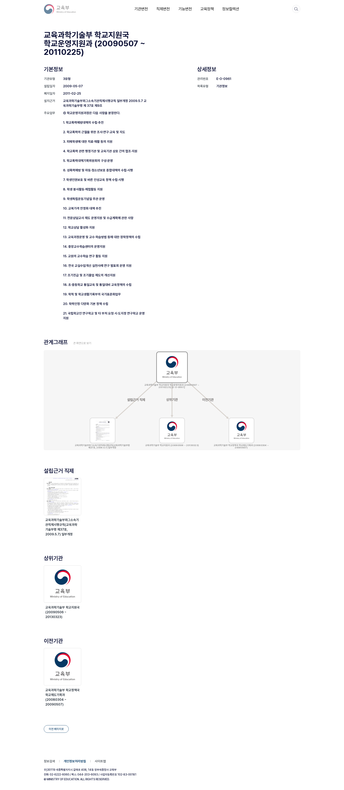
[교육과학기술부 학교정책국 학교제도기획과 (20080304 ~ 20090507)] (62, 666)
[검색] (296, 9)
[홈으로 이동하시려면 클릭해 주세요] (62, 9)
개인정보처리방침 (75, 761)
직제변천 (163, 9)
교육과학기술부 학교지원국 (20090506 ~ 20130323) (62, 612)
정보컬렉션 (230, 9)
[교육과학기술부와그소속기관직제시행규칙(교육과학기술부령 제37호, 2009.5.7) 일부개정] (62, 496)
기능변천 (185, 9)
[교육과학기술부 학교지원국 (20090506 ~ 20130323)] (62, 584)
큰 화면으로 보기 (82, 343)
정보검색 (49, 761)
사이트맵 (100, 761)
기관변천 (141, 9)
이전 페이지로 (56, 729)
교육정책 (207, 9)
